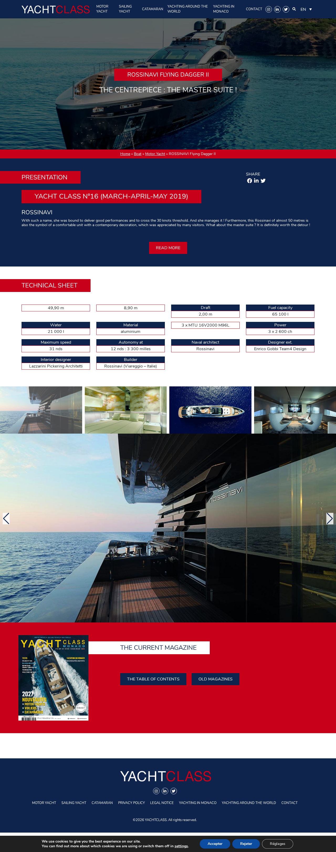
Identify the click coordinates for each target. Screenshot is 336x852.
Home (125, 153)
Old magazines (215, 679)
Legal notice (162, 803)
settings (181, 846)
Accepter (215, 843)
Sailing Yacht (125, 9)
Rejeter (246, 843)
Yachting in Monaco (223, 9)
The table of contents (153, 679)
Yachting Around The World (187, 9)
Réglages (277, 843)
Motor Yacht (102, 9)
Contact (254, 9)
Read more (168, 248)
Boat (137, 153)
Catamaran (152, 9)
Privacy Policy (131, 803)
